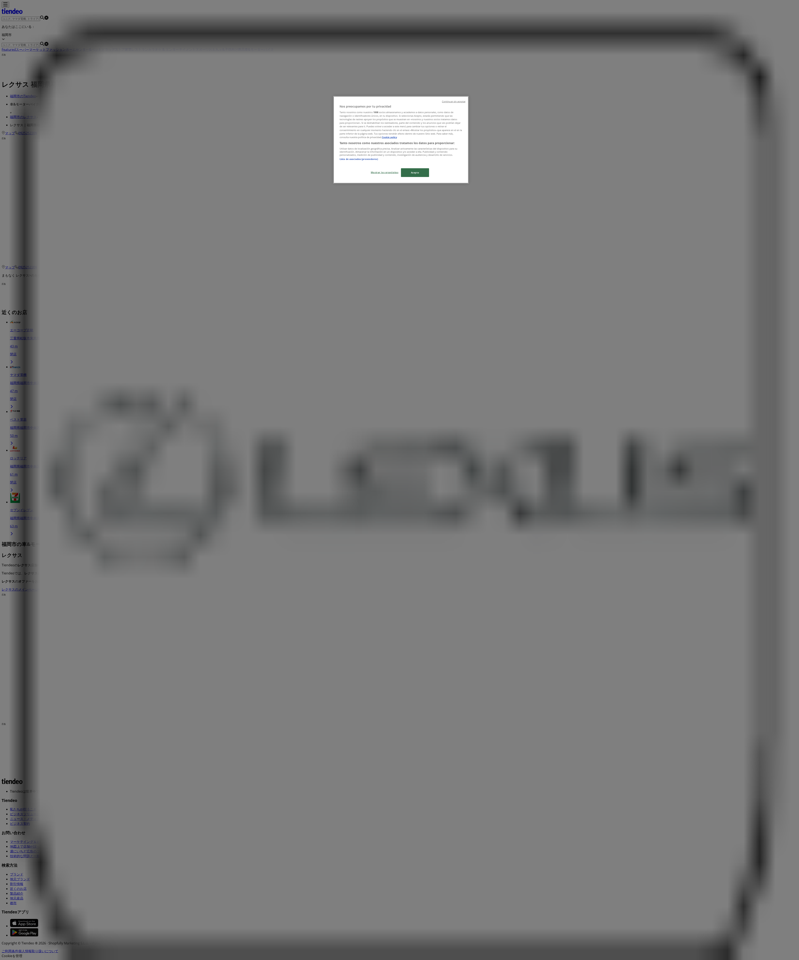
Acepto (415, 172)
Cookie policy (389, 137)
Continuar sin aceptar (453, 101)
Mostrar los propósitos (384, 172)
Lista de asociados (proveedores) (359, 159)
